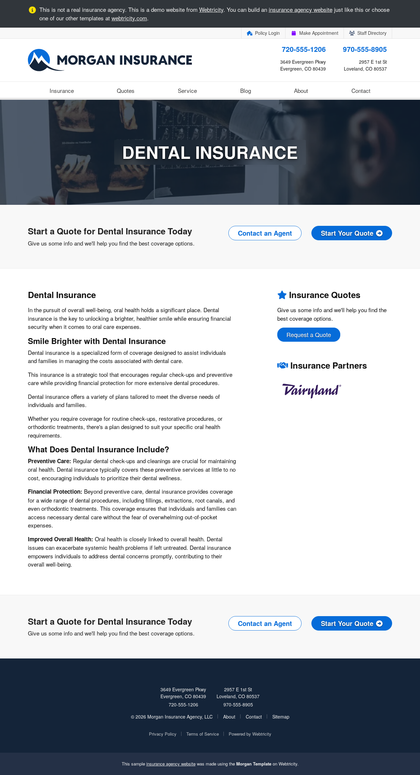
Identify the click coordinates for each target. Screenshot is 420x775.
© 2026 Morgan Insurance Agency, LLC (172, 716)
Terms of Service (202, 734)
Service (187, 90)
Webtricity (211, 9)
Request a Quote (308, 334)
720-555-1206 (304, 49)
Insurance (62, 90)
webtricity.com (129, 18)
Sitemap (280, 716)
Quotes (126, 90)
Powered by (250, 734)
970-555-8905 (365, 49)
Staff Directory (372, 33)
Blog (245, 90)
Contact (360, 90)
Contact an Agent (265, 233)
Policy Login (267, 33)
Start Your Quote (347, 233)
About (301, 90)
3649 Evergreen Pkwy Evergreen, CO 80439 (183, 693)
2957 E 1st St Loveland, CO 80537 (238, 693)
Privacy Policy (163, 734)
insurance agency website (300, 9)
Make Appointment (318, 33)
